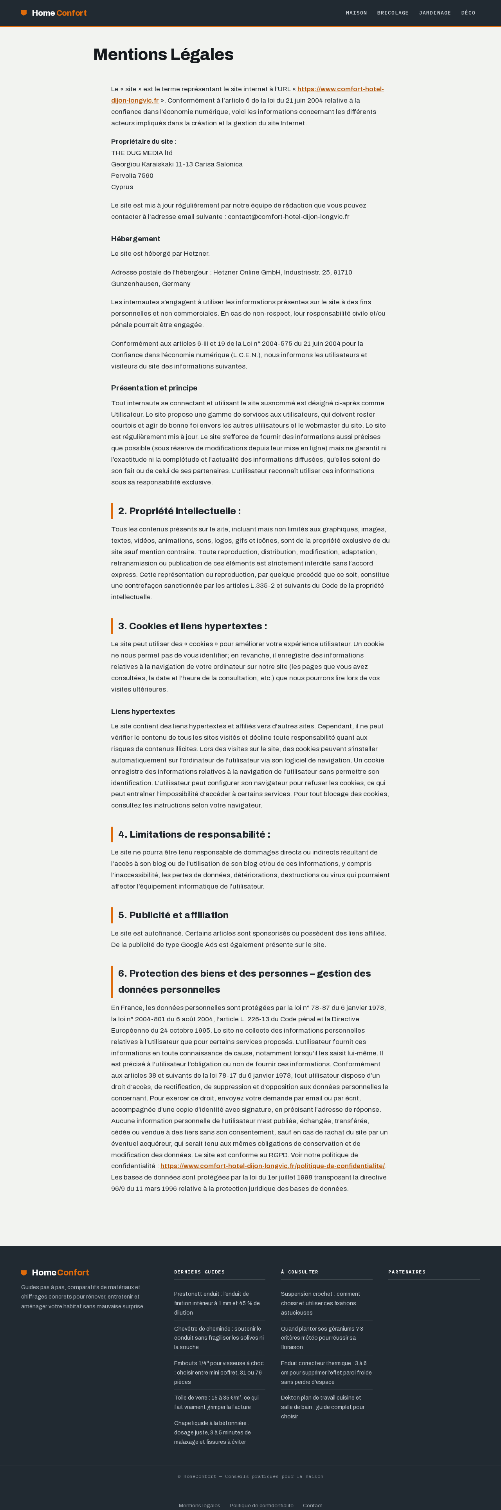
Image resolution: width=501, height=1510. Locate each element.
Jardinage (435, 12)
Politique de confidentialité (262, 1505)
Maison (356, 12)
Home (59, 13)
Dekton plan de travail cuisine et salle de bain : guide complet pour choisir (322, 1407)
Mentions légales (199, 1505)
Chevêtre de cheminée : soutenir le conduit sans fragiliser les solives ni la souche (219, 1338)
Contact (312, 1505)
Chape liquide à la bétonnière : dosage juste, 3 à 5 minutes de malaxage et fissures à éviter (212, 1432)
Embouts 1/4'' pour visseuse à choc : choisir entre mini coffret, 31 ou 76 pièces (219, 1372)
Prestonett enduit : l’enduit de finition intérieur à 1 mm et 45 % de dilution (217, 1303)
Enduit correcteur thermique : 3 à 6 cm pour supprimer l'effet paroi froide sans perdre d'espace (326, 1372)
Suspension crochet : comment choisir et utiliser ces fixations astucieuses (320, 1303)
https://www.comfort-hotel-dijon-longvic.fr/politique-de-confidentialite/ (272, 1166)
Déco (468, 12)
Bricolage (393, 12)
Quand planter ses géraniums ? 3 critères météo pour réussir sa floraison (322, 1338)
